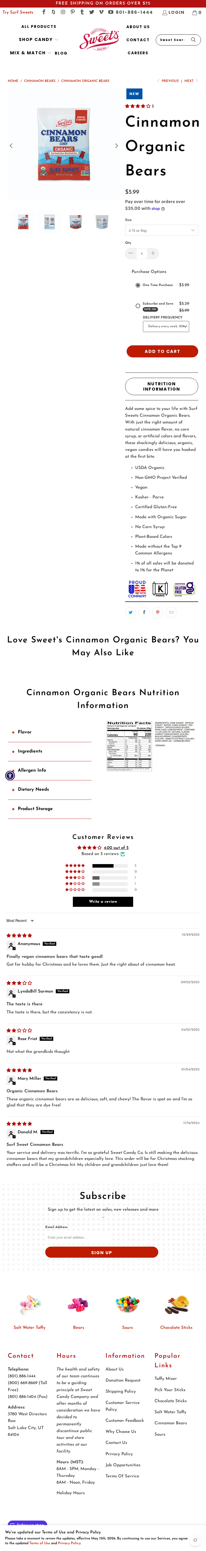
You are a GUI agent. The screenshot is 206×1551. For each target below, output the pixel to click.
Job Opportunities (123, 1465)
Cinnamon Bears (170, 1423)
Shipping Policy (121, 1391)
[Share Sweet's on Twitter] (130, 612)
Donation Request (123, 1380)
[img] (19, 936)
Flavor (24, 732)
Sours (127, 1328)
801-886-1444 (134, 12)
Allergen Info (32, 770)
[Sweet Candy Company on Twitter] (91, 13)
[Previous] (12, 145)
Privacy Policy (69, 1543)
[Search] (193, 39)
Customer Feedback (125, 1421)
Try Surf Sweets (18, 12)
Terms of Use (39, 1543)
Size (128, 220)
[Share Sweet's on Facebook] (144, 612)
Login (177, 12)
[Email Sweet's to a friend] (171, 612)
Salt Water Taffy (29, 1328)
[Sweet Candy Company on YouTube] (110, 13)
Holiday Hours (71, 1493)
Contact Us (116, 1443)
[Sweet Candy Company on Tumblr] (82, 13)
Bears (78, 1328)
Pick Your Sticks (169, 1390)
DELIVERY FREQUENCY (162, 317)
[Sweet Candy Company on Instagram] (63, 13)
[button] (39, 39)
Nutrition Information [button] (161, 386)
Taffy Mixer (165, 1379)
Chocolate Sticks (176, 1328)
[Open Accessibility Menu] (10, 776)
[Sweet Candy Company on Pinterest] (72, 13)
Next (189, 81)
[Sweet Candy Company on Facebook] (43, 13)
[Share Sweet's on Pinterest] (157, 612)
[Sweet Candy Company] (99, 40)
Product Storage (35, 809)
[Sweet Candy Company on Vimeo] (101, 13)
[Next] (116, 145)
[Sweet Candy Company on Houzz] (53, 13)
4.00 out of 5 (116, 848)
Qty (128, 243)
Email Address (56, 1227)
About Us (115, 1369)
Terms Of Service (122, 1476)
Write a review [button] (103, 902)
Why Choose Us (121, 1432)
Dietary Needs (33, 789)
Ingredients (30, 751)
